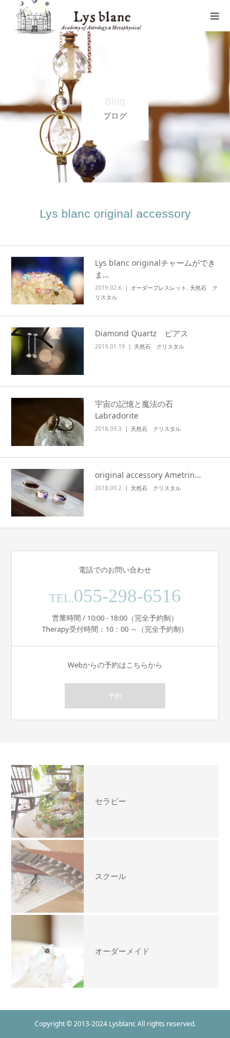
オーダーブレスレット (158, 288)
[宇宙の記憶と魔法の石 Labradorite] (47, 422)
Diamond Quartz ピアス (141, 333)
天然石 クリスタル (159, 346)
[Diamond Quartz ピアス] (47, 351)
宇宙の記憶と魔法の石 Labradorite (138, 409)
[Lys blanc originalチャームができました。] (47, 280)
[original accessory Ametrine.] (47, 492)
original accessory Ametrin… (148, 474)
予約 (115, 696)
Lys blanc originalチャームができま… (155, 268)
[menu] (214, 15)
